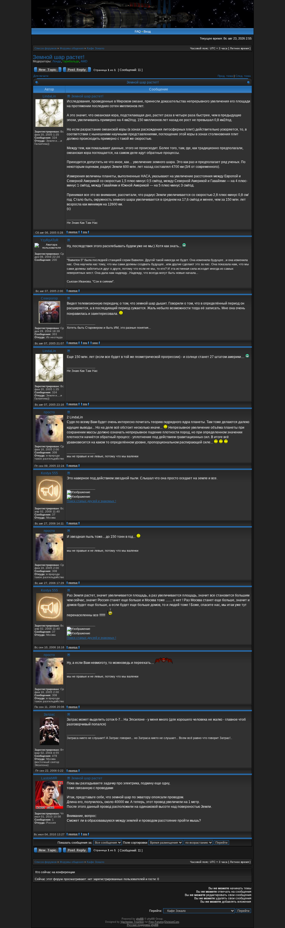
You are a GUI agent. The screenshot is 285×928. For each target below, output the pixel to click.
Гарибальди (71, 61)
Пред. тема (225, 75)
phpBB (140, 918)
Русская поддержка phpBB (142, 925)
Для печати (40, 75)
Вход (147, 31)
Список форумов (45, 48)
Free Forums (156, 921)
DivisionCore (171, 921)
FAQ (138, 31)
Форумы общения (71, 48)
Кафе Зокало (95, 48)
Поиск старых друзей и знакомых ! (91, 501)
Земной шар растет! (59, 57)
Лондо (56, 61)
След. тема (243, 75)
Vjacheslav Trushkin (132, 921)
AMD (84, 61)
